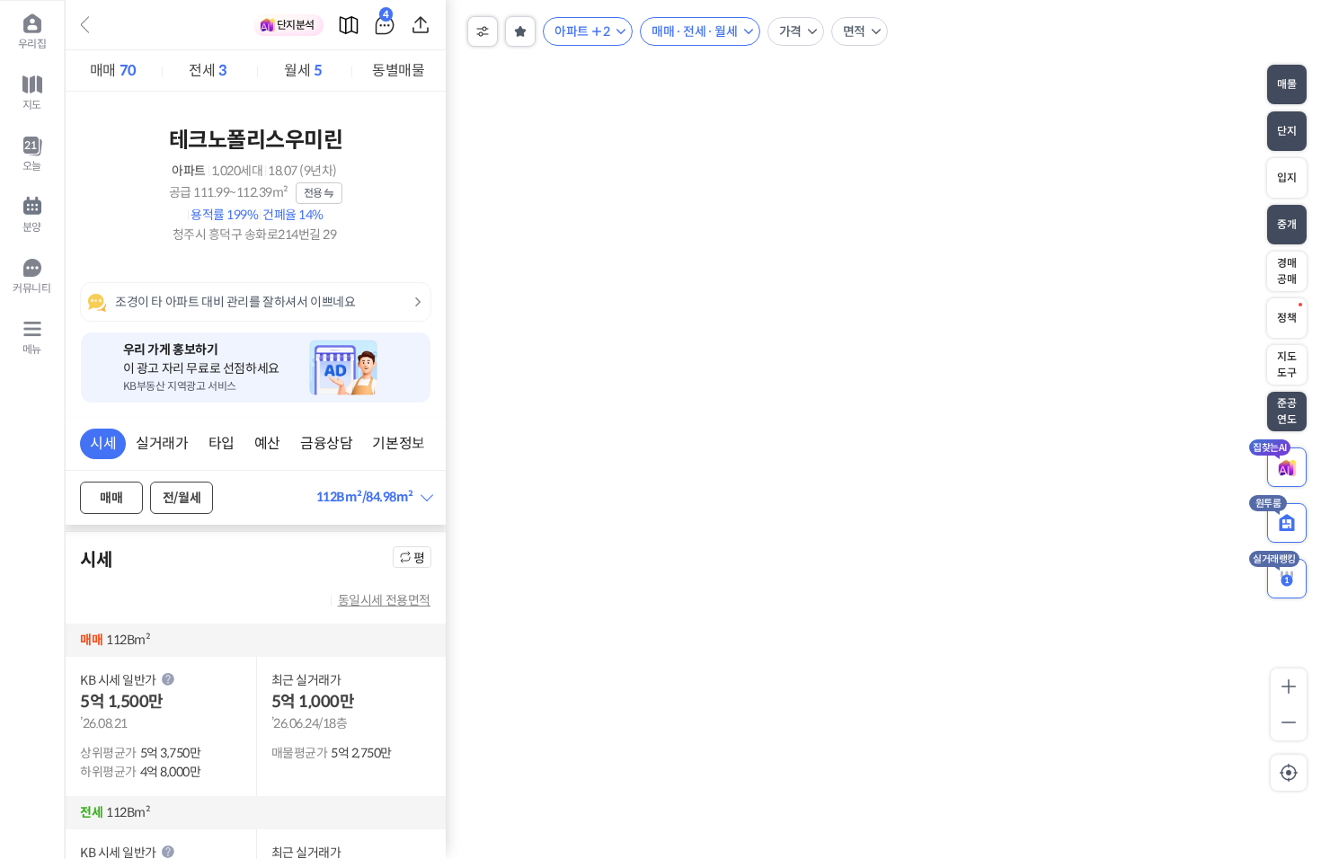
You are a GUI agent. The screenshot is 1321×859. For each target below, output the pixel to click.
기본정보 (398, 443)
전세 (207, 70)
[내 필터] (520, 31)
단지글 (386, 17)
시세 (103, 443)
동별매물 (398, 70)
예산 (267, 443)
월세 (303, 70)
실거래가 (162, 443)
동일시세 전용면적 (384, 600)
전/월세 (181, 498)
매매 (113, 70)
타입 (221, 443)
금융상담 (326, 443)
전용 (313, 192)
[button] (374, 497)
